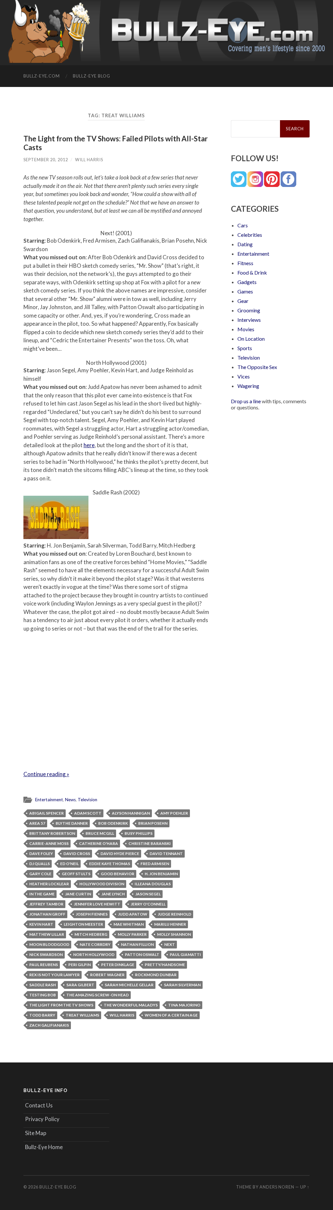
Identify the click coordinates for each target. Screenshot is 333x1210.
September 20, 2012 (45, 159)
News (70, 799)
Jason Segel (148, 893)
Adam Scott (87, 813)
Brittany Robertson (52, 833)
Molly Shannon (174, 934)
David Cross (76, 853)
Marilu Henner (170, 924)
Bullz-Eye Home (44, 1147)
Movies (245, 329)
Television (87, 799)
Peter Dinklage (117, 964)
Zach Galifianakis (49, 1025)
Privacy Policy (42, 1119)
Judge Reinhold (174, 914)
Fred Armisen (154, 863)
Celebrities (249, 235)
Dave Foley (41, 853)
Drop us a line (246, 401)
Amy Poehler (174, 813)
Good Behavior (117, 873)
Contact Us (39, 1105)
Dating (245, 244)
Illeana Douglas (153, 883)
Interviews (249, 320)
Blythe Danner (72, 823)
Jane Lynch (113, 893)
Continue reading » (46, 774)
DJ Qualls (39, 863)
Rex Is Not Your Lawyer (54, 974)
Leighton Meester (83, 924)
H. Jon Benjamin (161, 873)
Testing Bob (42, 994)
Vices (243, 376)
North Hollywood (93, 954)
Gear (242, 301)
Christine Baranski (149, 843)
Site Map (35, 1133)
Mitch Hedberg (90, 934)
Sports (244, 348)
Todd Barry (42, 1015)
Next (169, 944)
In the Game (42, 893)
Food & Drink (252, 272)
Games (245, 291)
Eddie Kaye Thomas (109, 863)
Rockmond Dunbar (156, 974)
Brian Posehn (152, 823)
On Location (251, 338)
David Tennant (166, 853)
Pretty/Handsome (165, 964)
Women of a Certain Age (171, 1015)
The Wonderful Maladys (131, 1005)
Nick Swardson (46, 954)
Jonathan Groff (47, 914)
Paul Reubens (43, 964)
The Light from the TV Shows (61, 1005)
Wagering (248, 386)
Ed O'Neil (69, 863)
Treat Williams (82, 1015)
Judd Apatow (132, 914)
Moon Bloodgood (49, 944)
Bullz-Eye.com (41, 75)
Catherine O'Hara (98, 843)
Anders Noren (277, 1186)
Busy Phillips (139, 833)
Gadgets (247, 282)
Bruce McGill (100, 833)
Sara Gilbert (80, 984)
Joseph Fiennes (92, 914)
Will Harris (89, 159)
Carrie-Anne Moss (49, 843)
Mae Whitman (128, 924)
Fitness (245, 263)
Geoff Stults (76, 873)
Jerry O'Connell (148, 904)
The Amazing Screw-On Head (97, 994)
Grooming (248, 310)
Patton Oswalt (142, 954)
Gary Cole (40, 873)
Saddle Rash (42, 984)
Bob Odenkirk (113, 823)
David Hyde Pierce (119, 853)
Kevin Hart (41, 924)
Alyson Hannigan (131, 813)
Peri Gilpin (79, 964)
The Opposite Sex (257, 367)
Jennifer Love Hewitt (97, 904)
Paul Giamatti (185, 954)
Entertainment (49, 799)
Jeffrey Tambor (46, 904)
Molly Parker (132, 934)
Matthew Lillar (46, 934)
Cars (242, 225)
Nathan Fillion (137, 944)
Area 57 (37, 823)
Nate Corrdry (95, 944)
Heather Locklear (49, 883)
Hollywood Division (101, 883)
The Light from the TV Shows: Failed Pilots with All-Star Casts (115, 143)
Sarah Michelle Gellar (129, 984)
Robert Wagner (107, 974)
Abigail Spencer (46, 813)
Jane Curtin (78, 893)
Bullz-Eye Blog (91, 75)
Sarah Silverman (182, 984)
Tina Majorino (184, 1005)
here (89, 445)
